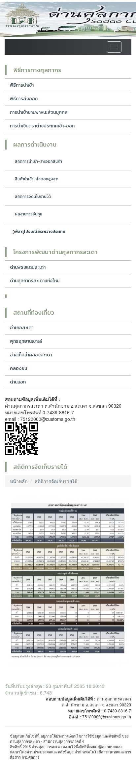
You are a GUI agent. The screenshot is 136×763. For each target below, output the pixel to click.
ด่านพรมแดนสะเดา (28, 267)
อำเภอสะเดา (21, 327)
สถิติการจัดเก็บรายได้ (33, 197)
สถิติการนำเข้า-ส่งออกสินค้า (38, 161)
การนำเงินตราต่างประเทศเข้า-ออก (42, 125)
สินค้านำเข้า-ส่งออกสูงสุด (36, 179)
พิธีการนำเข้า (22, 85)
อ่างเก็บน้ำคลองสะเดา (31, 354)
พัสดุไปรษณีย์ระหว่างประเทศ (40, 232)
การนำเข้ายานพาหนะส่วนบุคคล (39, 112)
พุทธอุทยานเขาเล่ (26, 341)
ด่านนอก (18, 382)
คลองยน (18, 368)
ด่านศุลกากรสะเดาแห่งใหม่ (34, 280)
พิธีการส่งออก (24, 98)
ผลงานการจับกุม (28, 214)
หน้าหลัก (18, 481)
